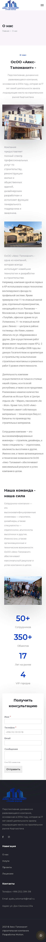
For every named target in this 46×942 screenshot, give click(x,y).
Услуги (5, 861)
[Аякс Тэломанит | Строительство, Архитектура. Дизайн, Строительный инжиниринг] (10, 5)
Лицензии (7, 873)
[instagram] (9, 837)
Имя (7, 717)
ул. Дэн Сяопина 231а (21, 906)
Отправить (13, 769)
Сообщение (11, 749)
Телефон (10, 727)
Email (7, 738)
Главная (5, 31)
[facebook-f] (3, 837)
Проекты (7, 867)
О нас (5, 854)
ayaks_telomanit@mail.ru (22, 899)
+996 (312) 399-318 (21, 891)
